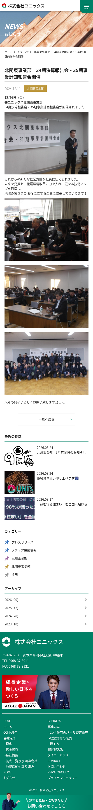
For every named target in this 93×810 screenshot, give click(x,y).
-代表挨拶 (11, 749)
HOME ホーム (7, 723)
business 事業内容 (54, 723)
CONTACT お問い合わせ (56, 763)
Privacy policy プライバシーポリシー (62, 775)
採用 (15, 574)
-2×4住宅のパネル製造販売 (68, 732)
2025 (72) (11, 608)
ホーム (9, 52)
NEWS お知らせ (9, 775)
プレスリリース (22, 542)
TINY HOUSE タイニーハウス (58, 752)
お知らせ (23, 52)
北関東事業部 (21, 566)
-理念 (8, 743)
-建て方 (54, 743)
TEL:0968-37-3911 (15, 660)
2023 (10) (11, 624)
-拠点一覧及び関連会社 (21, 760)
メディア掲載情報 (24, 550)
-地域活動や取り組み (19, 766)
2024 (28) (11, 616)
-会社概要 (11, 755)
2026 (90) (11, 599)
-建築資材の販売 (60, 738)
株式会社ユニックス (39, 642)
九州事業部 (19, 558)
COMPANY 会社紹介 (9, 735)
